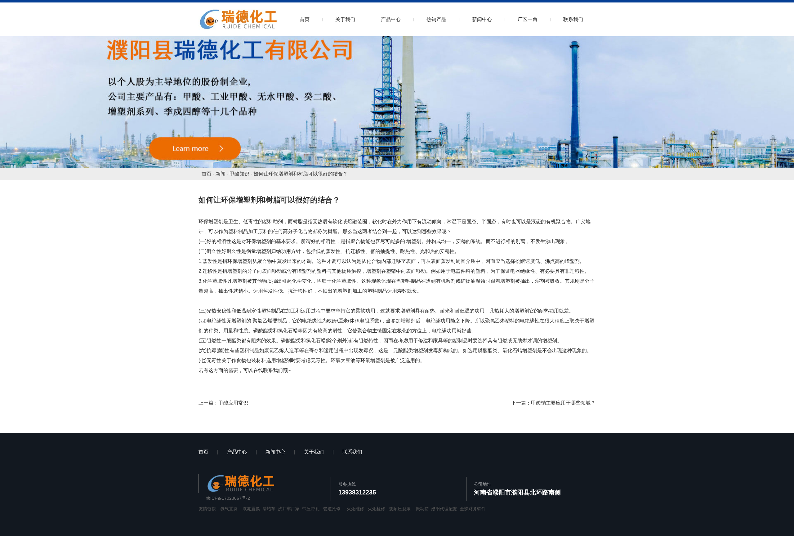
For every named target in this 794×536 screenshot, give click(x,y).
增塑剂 (413, 241)
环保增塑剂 (210, 221)
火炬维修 (355, 508)
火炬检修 (376, 508)
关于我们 (345, 19)
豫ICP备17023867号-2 (228, 498)
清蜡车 (268, 508)
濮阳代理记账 (444, 508)
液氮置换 (251, 508)
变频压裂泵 (400, 508)
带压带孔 (310, 508)
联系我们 (573, 19)
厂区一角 (528, 19)
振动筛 (422, 508)
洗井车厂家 (289, 508)
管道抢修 (332, 508)
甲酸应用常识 (233, 402)
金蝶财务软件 (473, 508)
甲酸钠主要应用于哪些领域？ (563, 402)
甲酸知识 (239, 173)
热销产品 (436, 19)
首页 (305, 19)
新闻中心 (482, 19)
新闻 (220, 173)
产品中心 (391, 19)
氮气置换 (229, 508)
